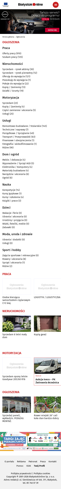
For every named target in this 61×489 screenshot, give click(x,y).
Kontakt (52, 461)
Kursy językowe (10, 193)
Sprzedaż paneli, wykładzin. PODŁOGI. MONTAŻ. (13, 418)
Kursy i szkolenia (11, 197)
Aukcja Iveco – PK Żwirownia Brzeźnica (47, 381)
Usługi (5, 113)
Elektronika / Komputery (15, 167)
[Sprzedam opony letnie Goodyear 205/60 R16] (16, 366)
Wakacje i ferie (10, 213)
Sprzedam (7, 103)
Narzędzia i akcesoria (13, 174)
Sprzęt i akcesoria (12, 262)
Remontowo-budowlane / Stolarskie (21, 126)
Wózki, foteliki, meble (14, 223)
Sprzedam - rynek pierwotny (17, 72)
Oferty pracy (9, 53)
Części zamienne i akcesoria (17, 110)
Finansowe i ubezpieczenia (16, 140)
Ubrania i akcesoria (12, 216)
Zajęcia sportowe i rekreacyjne (18, 255)
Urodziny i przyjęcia (13, 220)
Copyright (11, 476)
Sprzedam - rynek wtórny (15, 69)
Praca (43, 461)
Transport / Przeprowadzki (16, 136)
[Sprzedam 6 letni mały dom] (16, 324)
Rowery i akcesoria (12, 259)
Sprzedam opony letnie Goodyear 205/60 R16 (15, 378)
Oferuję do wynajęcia (13, 76)
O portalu (9, 461)
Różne (5, 147)
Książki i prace (10, 200)
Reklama (21, 461)
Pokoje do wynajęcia (13, 83)
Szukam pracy (9, 57)
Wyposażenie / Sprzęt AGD (16, 163)
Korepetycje (8, 190)
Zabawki (6, 227)
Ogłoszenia (20, 37)
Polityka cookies (42, 473)
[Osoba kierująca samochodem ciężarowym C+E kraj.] (16, 286)
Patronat (33, 461)
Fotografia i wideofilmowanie (17, 144)
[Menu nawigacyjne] (56, 5)
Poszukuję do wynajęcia (15, 80)
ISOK (28, 465)
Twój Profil (39, 465)
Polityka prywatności (21, 473)
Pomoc (19, 465)
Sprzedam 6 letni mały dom (14, 336)
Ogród (5, 177)
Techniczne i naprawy (13, 129)
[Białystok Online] (30, 4)
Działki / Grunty (10, 90)
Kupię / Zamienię (11, 87)
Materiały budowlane (13, 170)
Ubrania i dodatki (11, 239)
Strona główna (8, 37)
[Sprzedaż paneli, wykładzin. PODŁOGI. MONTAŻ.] (16, 405)
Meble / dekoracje (12, 159)
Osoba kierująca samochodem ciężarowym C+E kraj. (16, 300)
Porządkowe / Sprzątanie (15, 133)
